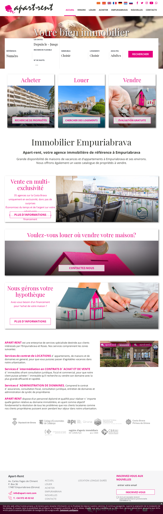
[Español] (104, 3)
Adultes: (115, 51)
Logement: (95, 51)
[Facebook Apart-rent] (137, 3)
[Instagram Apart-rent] (146, 3)
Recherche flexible (43, 50)
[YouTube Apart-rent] (151, 3)
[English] (109, 3)
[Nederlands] (126, 3)
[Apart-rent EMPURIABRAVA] (29, 8)
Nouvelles (137, 9)
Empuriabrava (119, 9)
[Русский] (131, 3)
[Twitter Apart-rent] (142, 3)
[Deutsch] (120, 3)
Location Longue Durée (92, 480)
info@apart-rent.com (24, 493)
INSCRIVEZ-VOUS (135, 492)
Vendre (81, 9)
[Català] (98, 3)
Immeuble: (66, 51)
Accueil (70, 9)
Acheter (103, 9)
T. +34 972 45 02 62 (23, 498)
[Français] (115, 3)
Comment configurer (69, 510)
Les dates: (38, 39)
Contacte (151, 9)
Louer (92, 9)
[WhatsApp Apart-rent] (156, 3)
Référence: (11, 51)
